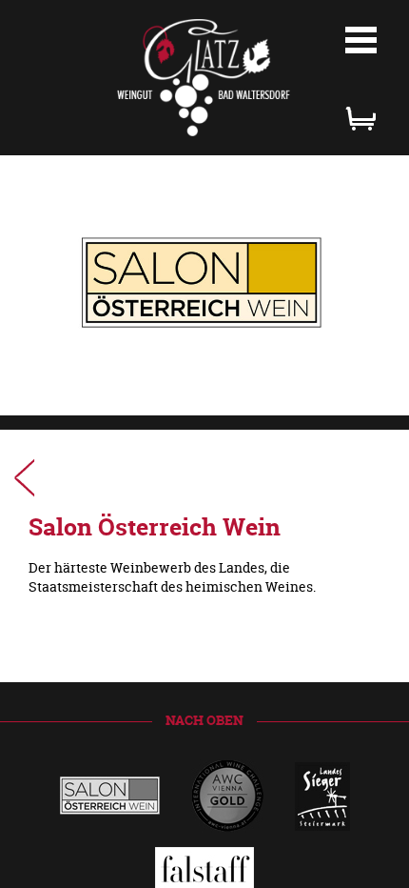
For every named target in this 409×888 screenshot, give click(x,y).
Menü (361, 40)
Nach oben (204, 720)
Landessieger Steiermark (24, 477)
